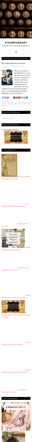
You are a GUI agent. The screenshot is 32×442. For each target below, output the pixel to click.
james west (26, 102)
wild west (24, 104)
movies (4, 104)
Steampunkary (16, 42)
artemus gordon (8, 102)
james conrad (18, 102)
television (9, 104)
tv (14, 104)
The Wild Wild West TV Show (13, 63)
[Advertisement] (16, 20)
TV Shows (6, 101)
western (17, 104)
